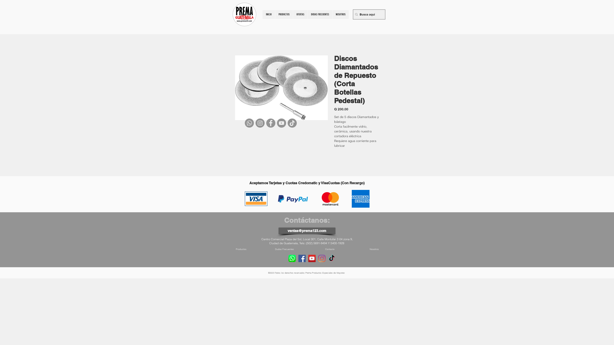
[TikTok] (292, 123)
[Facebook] (270, 123)
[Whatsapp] (249, 123)
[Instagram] (260, 123)
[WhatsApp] (292, 258)
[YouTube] (281, 123)
